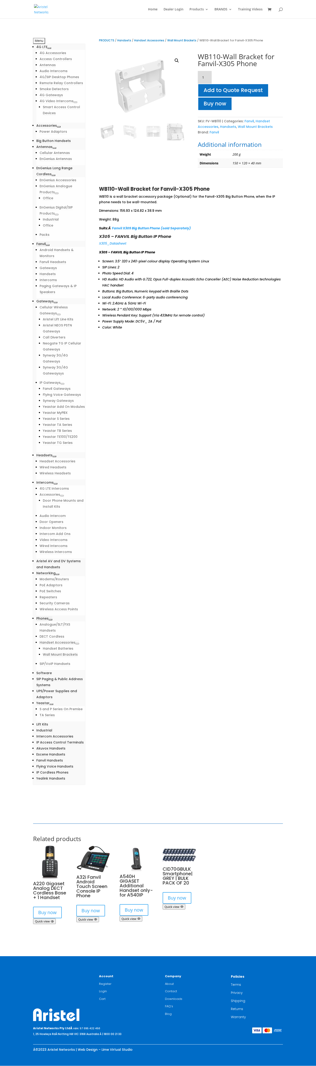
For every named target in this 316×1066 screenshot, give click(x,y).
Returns (237, 1009)
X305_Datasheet (112, 243)
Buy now (215, 103)
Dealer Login (173, 9)
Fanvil (249, 121)
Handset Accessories (149, 40)
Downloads (173, 999)
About (169, 984)
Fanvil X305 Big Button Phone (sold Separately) (151, 228)
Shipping (238, 1000)
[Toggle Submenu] (49, 48)
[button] (177, 60)
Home (153, 9)
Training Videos (250, 9)
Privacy (237, 992)
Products (196, 9)
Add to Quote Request (233, 90)
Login (103, 991)
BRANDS (220, 9)
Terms (236, 984)
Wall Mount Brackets (181, 40)
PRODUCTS (106, 40)
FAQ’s (169, 1006)
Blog (168, 1014)
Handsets (124, 40)
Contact (171, 991)
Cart (102, 999)
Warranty (238, 1017)
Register (105, 984)
